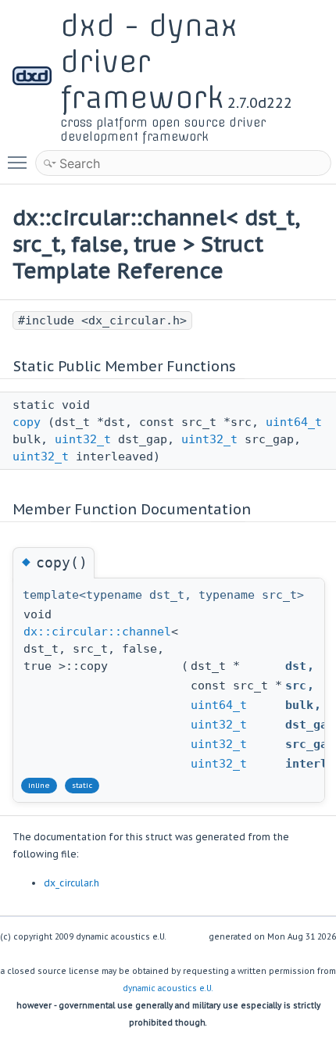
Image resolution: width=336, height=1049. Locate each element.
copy (27, 422)
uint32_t (83, 439)
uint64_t (294, 422)
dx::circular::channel (97, 632)
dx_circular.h (71, 883)
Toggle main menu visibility (20, 162)
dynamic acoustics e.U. (168, 988)
